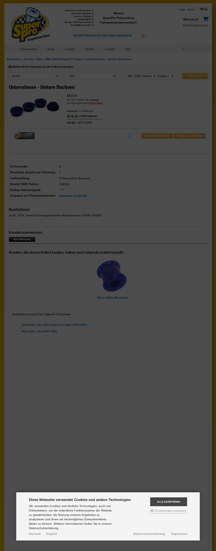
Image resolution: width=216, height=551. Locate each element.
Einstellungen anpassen (170, 510)
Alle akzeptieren (168, 502)
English (51, 533)
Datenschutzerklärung (149, 533)
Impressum (179, 533)
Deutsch (35, 533)
